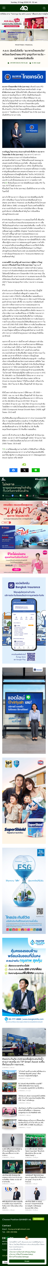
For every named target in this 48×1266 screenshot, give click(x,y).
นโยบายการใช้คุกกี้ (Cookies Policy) (21, 1254)
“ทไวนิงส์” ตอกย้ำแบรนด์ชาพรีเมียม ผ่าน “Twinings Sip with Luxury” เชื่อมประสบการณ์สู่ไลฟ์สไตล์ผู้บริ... (32, 1073)
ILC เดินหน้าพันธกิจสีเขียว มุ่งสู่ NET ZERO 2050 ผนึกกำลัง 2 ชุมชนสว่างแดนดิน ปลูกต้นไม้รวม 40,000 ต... (31, 1086)
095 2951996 (12, 1232)
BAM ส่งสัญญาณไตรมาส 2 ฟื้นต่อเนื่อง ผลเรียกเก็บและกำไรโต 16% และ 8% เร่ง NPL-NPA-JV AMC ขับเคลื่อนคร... (31, 1123)
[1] (6, 183)
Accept (27, 1261)
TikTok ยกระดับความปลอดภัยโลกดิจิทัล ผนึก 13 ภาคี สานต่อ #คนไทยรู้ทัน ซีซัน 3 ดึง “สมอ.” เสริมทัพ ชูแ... (31, 1098)
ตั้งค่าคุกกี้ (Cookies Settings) (19, 1257)
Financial (29, 45)
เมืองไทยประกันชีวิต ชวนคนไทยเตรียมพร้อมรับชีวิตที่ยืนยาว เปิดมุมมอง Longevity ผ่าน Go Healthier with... (31, 1110)
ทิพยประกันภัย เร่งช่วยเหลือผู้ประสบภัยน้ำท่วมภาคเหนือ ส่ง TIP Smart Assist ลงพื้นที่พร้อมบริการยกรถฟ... (23, 1062)
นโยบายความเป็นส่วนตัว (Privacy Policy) (22, 1252)
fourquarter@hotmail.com (19, 1229)
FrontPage (19, 45)
